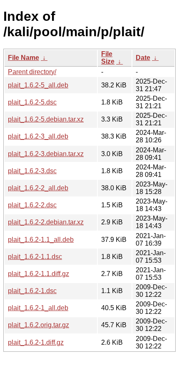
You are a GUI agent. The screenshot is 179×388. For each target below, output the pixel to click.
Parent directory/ (32, 71)
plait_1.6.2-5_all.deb (38, 85)
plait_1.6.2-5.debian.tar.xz (46, 119)
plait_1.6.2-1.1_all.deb (41, 239)
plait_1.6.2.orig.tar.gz (38, 324)
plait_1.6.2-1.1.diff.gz (38, 273)
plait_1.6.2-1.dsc (32, 290)
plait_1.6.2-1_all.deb (38, 307)
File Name (23, 57)
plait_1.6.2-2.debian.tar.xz (46, 222)
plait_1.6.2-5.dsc (32, 102)
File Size (107, 57)
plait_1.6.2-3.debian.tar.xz (46, 153)
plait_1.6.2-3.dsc (32, 170)
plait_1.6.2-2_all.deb (38, 188)
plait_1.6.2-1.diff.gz (36, 342)
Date (143, 57)
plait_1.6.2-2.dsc (32, 205)
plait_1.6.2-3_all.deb (38, 136)
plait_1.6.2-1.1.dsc (35, 256)
